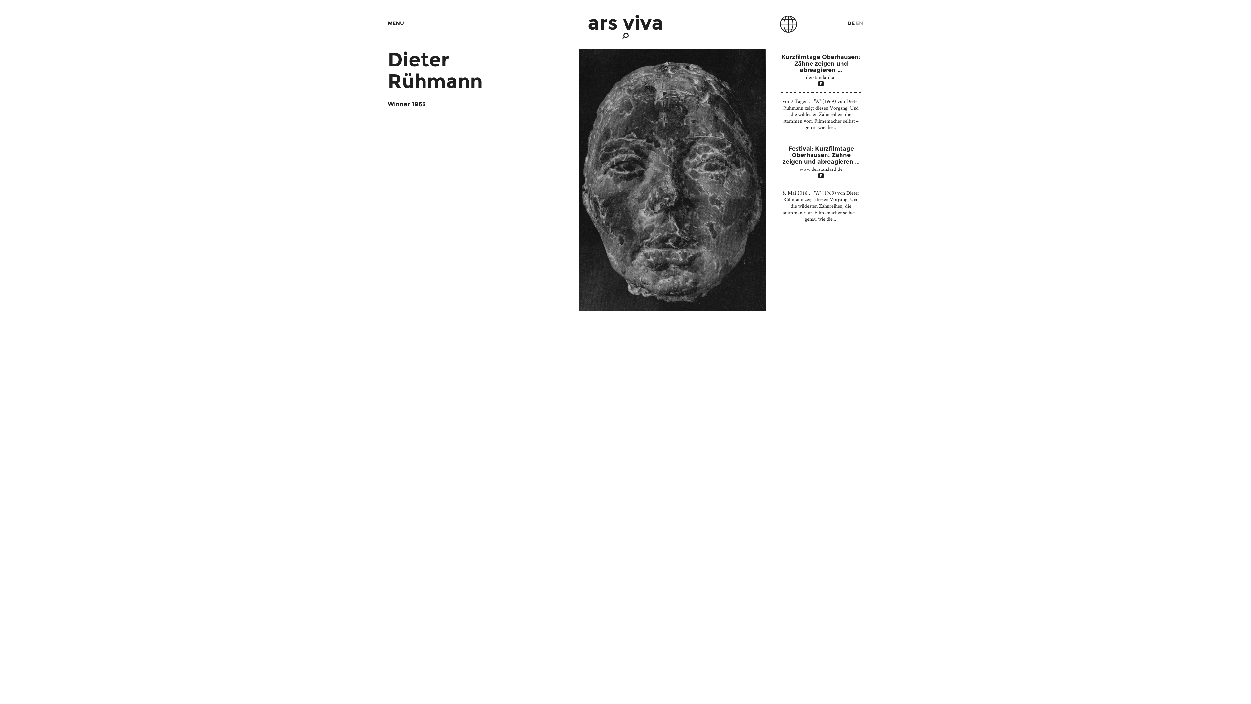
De (851, 23)
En (859, 23)
